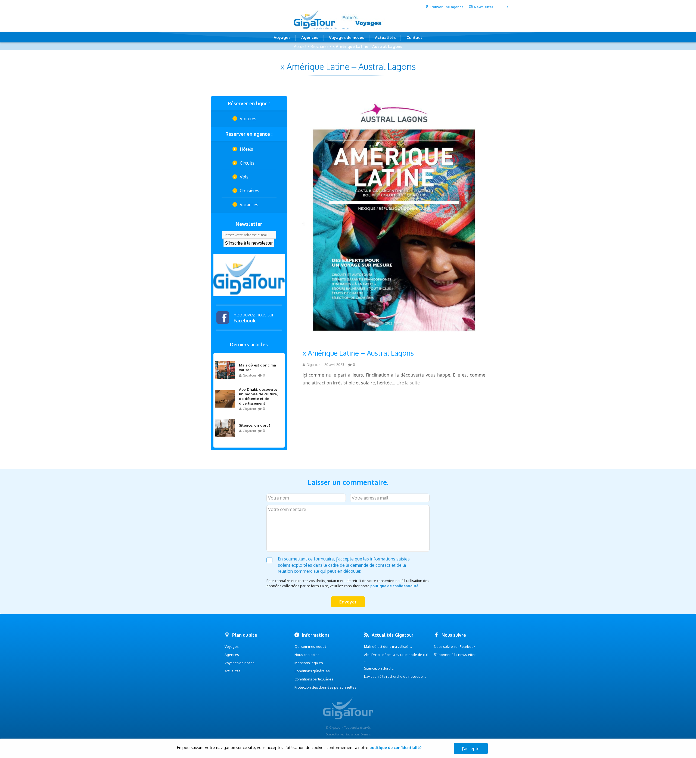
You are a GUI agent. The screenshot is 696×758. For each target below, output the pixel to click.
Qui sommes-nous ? (310, 646)
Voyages (282, 37)
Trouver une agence (446, 7)
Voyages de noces (346, 37)
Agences (309, 37)
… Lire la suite (406, 383)
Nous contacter (306, 654)
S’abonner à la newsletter (455, 654)
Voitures (248, 118)
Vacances (249, 204)
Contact (414, 37)
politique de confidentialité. (394, 586)
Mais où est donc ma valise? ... (388, 646)
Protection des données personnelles (325, 687)
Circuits (247, 163)
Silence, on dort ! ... (379, 668)
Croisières (249, 190)
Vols (244, 177)
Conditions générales (312, 671)
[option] (249, 275)
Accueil (300, 46)
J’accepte (471, 748)
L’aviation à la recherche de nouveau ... (395, 676)
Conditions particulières (313, 679)
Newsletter (483, 7)
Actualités (385, 37)
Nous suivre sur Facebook (455, 646)
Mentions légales (308, 663)
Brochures (319, 46)
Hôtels (246, 149)
